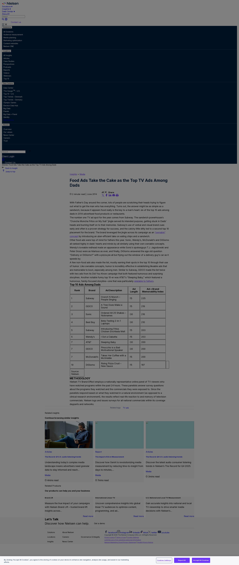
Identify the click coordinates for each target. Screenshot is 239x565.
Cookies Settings (164, 560)
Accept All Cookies (201, 560)
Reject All (182, 560)
